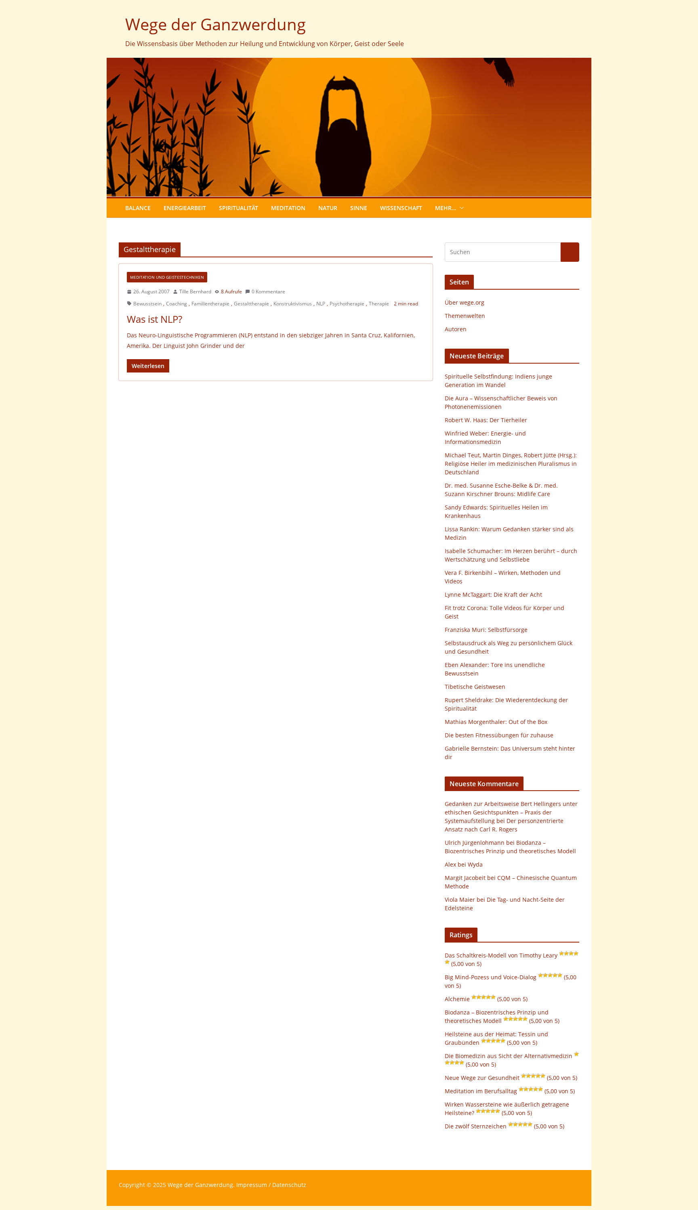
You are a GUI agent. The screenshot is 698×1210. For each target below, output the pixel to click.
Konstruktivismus (292, 303)
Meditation (288, 208)
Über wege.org (464, 302)
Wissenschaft (401, 208)
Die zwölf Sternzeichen (476, 1126)
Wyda (475, 864)
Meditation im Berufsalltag (481, 1091)
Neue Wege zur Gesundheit (482, 1078)
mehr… (445, 208)
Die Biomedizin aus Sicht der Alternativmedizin (508, 1056)
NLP (320, 303)
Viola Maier (460, 899)
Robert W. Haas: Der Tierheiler (486, 420)
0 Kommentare (268, 291)
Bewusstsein (147, 303)
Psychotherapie (347, 303)
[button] (460, 208)
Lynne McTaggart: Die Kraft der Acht (493, 594)
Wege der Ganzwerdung (215, 24)
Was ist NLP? (154, 319)
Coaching (176, 303)
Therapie (379, 303)
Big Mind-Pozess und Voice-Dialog (490, 977)
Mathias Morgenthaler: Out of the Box (496, 722)
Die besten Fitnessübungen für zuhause (499, 735)
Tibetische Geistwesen (475, 686)
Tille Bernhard (195, 291)
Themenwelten (465, 316)
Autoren (456, 329)
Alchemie (457, 999)
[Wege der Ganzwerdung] (349, 63)
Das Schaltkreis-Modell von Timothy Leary (501, 955)
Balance (138, 208)
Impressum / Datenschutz (271, 1185)
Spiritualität (238, 208)
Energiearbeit (185, 208)
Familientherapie (210, 303)
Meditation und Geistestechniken (167, 277)
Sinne (358, 208)
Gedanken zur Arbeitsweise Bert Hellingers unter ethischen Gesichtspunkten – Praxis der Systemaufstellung (511, 812)
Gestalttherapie (251, 303)
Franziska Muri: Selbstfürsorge (486, 629)
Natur (327, 208)
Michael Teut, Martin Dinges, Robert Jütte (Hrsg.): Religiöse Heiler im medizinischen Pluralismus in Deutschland (511, 463)
